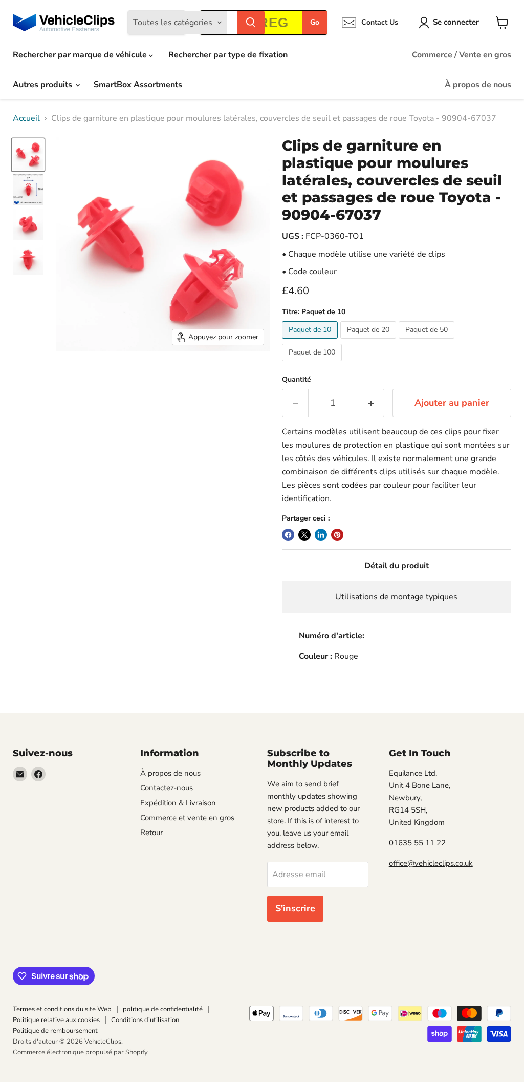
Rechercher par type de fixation (228, 54)
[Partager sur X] (304, 535)
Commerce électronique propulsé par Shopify (80, 1052)
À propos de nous (478, 84)
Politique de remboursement (55, 1030)
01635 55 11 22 (417, 843)
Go (314, 22)
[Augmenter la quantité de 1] (371, 403)
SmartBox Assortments (138, 84)
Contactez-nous (166, 788)
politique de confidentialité (163, 1009)
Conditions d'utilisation (145, 1020)
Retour (151, 832)
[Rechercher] (251, 22)
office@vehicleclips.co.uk (431, 863)
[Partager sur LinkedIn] (321, 535)
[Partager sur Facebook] (288, 535)
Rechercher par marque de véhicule (81, 54)
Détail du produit (396, 565)
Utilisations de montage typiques (396, 596)
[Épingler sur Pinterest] (337, 535)
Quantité (296, 380)
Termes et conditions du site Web (62, 1009)
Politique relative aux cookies (56, 1020)
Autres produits (43, 84)
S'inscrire (295, 908)
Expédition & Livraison (178, 803)
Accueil (26, 118)
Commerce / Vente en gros (461, 54)
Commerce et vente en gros (187, 818)
